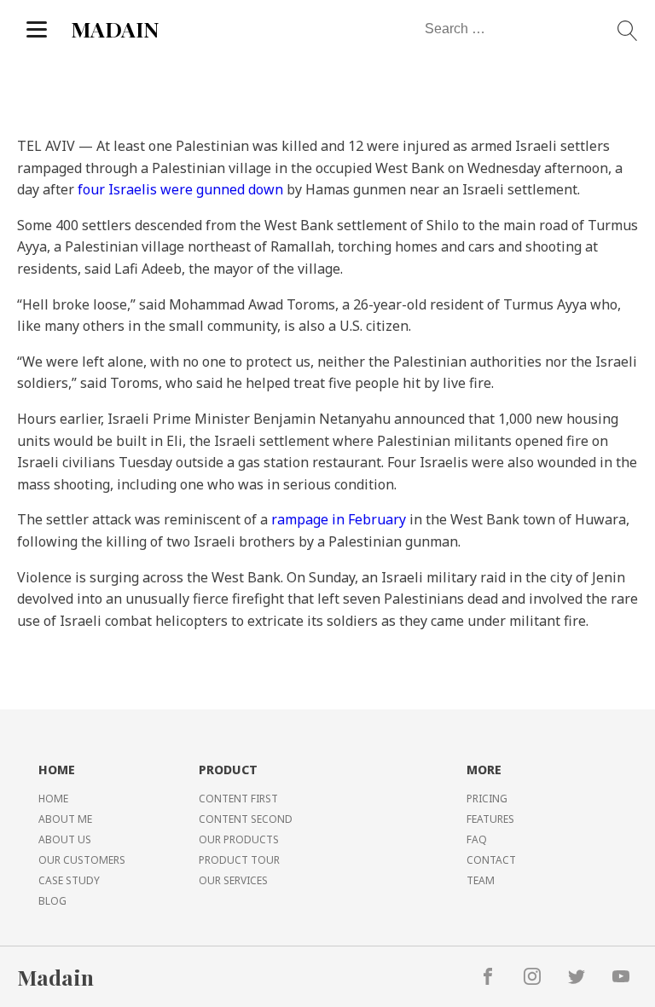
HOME (53, 798)
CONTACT (491, 860)
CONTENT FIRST (238, 798)
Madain (55, 977)
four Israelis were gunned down (180, 189)
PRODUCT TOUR (239, 860)
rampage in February (338, 519)
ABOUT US (64, 839)
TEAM (481, 880)
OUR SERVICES (233, 880)
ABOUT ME (65, 819)
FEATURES (490, 819)
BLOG (52, 901)
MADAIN (115, 28)
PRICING (487, 798)
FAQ (477, 839)
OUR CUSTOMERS (81, 860)
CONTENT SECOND (246, 819)
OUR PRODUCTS (239, 839)
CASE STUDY (69, 880)
